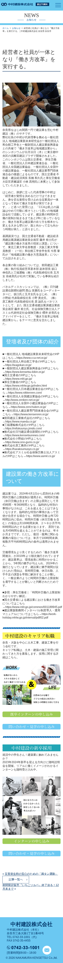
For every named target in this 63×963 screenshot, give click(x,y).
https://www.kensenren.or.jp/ (31, 414)
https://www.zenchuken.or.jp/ (28, 406)
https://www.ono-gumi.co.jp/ (22, 442)
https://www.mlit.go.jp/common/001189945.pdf (33, 606)
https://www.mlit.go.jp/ (18, 378)
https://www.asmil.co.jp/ (40, 456)
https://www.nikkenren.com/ (25, 392)
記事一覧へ (16, 879)
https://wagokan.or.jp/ (18, 365)
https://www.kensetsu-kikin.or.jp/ (25, 371)
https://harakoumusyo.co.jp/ (22, 449)
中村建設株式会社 (31, 924)
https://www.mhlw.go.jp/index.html (26, 385)
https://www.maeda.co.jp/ (20, 421)
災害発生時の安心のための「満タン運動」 (31, 873)
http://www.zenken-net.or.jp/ (22, 399)
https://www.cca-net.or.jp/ (31, 357)
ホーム (5, 28)
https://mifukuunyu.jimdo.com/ (23, 428)
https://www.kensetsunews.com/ (25, 435)
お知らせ (16, 28)
